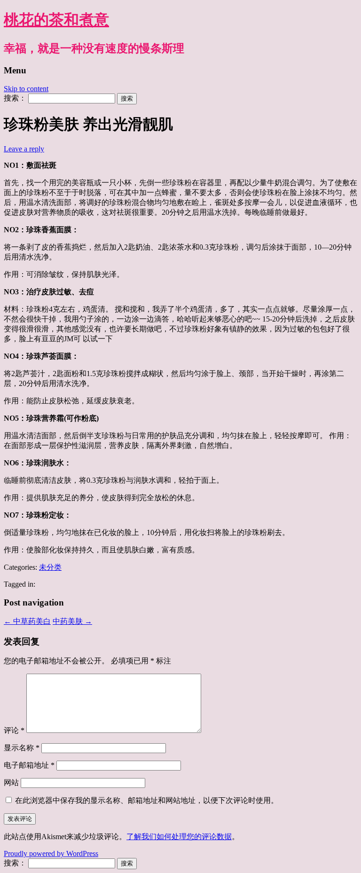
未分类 (50, 567)
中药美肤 (72, 621)
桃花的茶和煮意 (56, 19)
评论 (14, 730)
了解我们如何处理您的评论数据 (179, 837)
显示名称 (21, 748)
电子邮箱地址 (29, 765)
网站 (11, 782)
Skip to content (26, 89)
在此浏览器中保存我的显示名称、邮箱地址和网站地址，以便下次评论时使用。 (146, 800)
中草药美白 (27, 621)
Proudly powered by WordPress (51, 853)
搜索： (15, 98)
